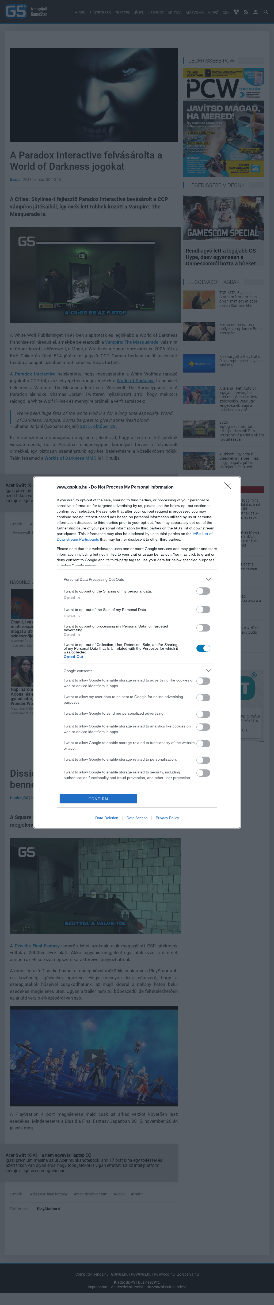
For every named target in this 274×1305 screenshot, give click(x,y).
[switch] (203, 591)
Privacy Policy (167, 818)
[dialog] (137, 652)
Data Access (137, 818)
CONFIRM (98, 799)
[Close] (229, 487)
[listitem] (137, 579)
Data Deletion (106, 818)
